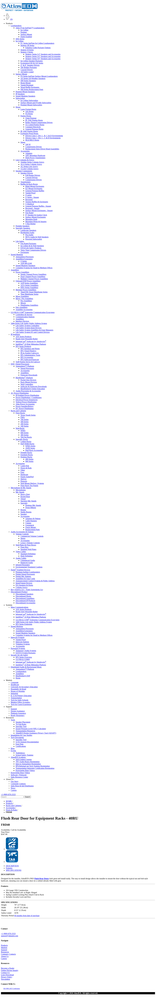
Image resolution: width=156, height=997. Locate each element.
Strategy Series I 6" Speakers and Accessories (42, 56)
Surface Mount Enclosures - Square (39, 210)
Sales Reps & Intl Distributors (22, 786)
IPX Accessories (26, 357)
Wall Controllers (26, 384)
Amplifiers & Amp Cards (25, 579)
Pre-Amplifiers (26, 301)
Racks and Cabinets (18, 411)
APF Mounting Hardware (35, 155)
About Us (5, 956)
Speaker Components (24, 171)
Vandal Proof (30, 193)
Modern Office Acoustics (20, 702)
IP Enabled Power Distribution (27, 395)
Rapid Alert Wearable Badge (27, 339)
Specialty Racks (22, 439)
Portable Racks (26, 452)
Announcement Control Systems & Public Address (35, 581)
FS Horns (29, 114)
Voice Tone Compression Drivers (33, 250)
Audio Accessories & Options (22, 532)
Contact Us (5, 973)
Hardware (24, 474)
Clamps (28, 523)
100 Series (24, 426)
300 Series (24, 435)
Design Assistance (18, 711)
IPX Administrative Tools (30, 355)
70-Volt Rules (21, 724)
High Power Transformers (35, 158)
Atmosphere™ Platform (25, 366)
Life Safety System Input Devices (28, 328)
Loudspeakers (16, 26)
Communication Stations (25, 317)
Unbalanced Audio (27, 560)
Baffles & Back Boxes (29, 184)
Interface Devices (22, 321)
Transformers (25, 182)
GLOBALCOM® (23, 659)
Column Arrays (21, 587)
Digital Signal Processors (25, 574)
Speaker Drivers (26, 173)
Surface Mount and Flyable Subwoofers (35, 103)
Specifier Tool (21, 726)
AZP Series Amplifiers (29, 283)
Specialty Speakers (23, 228)
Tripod (23, 499)
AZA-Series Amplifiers (29, 285)
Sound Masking (17, 254)
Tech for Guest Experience (21, 704)
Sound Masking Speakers (25, 96)
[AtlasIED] (19, 10)
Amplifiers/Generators (24, 259)
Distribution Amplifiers (29, 305)
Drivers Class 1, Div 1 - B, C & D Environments (44, 136)
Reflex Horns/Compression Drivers (39, 122)
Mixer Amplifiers (22, 296)
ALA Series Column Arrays (31, 164)
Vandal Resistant (26, 85)
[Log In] (7, 16)
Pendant (23, 32)
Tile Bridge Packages (28, 67)
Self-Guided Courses (24, 759)
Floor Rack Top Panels (29, 485)
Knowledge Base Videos (25, 770)
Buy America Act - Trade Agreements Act (27, 590)
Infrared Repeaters (23, 565)
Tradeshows (20, 753)
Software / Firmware (19, 775)
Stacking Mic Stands (28, 501)
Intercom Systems (17, 637)
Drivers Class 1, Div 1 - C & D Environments (43, 138)
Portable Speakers (22, 226)
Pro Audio (29, 235)
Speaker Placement (23, 722)
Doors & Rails (26, 468)
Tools (13, 720)
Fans (22, 472)
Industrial (14, 693)
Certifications (21, 746)
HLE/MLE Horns (32, 140)
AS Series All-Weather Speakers (32, 78)
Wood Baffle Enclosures (29, 87)
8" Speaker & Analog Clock (36, 215)
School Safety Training (24, 755)
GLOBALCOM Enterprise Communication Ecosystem (32, 312)
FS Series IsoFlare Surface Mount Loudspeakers (39, 76)
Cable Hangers (31, 521)
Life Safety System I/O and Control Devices (33, 332)
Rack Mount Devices (28, 382)
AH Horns (29, 111)
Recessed (29, 199)
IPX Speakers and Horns (30, 349)
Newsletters (5, 979)
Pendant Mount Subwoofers (31, 105)
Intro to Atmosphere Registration (28, 764)
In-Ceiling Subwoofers (29, 100)
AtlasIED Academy (18, 757)
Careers (14, 790)
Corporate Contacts (18, 784)
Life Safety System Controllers (27, 325)
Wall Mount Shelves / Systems (32, 483)
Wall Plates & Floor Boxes (26, 545)
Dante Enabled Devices (20, 570)
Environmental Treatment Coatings (29, 567)
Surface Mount (26, 34)
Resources (5, 952)
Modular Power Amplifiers (26, 290)
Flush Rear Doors (41, 879)
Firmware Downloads (28, 375)
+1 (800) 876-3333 (8, 794)
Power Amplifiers (22, 272)
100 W (28, 144)
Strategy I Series (26, 52)
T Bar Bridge (30, 224)
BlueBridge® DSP (23, 676)
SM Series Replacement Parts (31, 89)
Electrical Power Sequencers (27, 400)
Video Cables (21, 552)
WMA (22, 430)
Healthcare (15, 685)
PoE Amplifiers (21, 307)
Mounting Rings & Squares (35, 221)
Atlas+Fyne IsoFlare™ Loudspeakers (30, 28)
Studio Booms (25, 512)
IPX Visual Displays (28, 351)
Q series (28, 195)
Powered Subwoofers (33, 239)
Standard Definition (28, 554)
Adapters (28, 153)
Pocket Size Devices (28, 380)
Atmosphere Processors (25, 257)
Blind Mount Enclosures (34, 186)
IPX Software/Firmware (29, 360)
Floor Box (24, 547)
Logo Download (7, 975)
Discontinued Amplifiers (25, 598)
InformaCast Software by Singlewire (31, 341)
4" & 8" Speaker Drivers (29, 65)
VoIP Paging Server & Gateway (28, 362)
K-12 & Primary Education (21, 696)
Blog (13, 748)
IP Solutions (15, 334)
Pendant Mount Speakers (25, 92)
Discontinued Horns (23, 596)
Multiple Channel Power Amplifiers (34, 279)
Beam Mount (25, 83)
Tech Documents (17, 737)
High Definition (26, 556)
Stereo (22, 538)
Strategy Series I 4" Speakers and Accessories (42, 54)
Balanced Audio (26, 563)
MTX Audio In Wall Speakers (37, 237)
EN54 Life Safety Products (30, 248)
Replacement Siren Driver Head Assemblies (42, 149)
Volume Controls (22, 534)
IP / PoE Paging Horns (34, 120)
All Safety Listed (27, 72)
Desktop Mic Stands (33, 505)
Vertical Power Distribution (26, 402)
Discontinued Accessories (25, 603)
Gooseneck (29, 525)
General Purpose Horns (34, 129)
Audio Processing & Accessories (28, 391)
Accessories (25, 151)
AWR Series (30, 448)
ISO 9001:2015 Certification (11, 988)
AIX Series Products (23, 336)
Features (9, 868)
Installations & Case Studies (21, 735)
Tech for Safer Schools (19, 700)
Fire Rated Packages (28, 243)
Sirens (22, 142)
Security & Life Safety (19, 655)
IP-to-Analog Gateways (29, 353)
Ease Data (19, 744)
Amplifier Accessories (24, 310)
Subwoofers (20, 98)
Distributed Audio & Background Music (26, 667)
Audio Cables (21, 558)
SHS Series (20, 39)
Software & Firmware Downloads (33, 386)
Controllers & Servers (24, 314)
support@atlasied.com (9, 936)
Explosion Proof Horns (29, 133)
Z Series (23, 261)
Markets (4, 947)
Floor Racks (20, 413)
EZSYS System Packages (25, 653)
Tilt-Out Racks (26, 437)
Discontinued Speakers (24, 594)
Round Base (25, 497)
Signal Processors (27, 368)
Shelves (23, 479)
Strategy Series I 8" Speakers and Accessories (42, 59)
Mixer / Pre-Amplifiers (24, 299)
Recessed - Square (32, 208)
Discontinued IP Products (25, 601)
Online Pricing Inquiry (9, 970)
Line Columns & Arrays (25, 160)
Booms (23, 510)
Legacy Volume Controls (30, 543)
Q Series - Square (32, 197)
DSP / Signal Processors (20, 364)
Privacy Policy (6, 977)
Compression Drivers (33, 147)
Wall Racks (20, 428)
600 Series (24, 433)
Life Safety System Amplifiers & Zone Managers (34, 330)
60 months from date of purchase (26, 916)
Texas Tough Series (28, 415)
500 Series (24, 422)
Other (22, 470)
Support (14, 709)
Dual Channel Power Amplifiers (32, 277)
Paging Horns (25, 116)
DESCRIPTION (12, 866)
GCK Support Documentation (27, 742)
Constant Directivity (33, 127)
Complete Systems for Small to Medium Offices (34, 268)
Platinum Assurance (18, 713)
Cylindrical (29, 204)
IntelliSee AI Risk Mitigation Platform (31, 344)
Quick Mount (30, 527)
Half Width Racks (27, 444)
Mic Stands (20, 492)
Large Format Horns (28, 109)
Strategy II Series (27, 50)
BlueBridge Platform (24, 378)
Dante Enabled (26, 37)
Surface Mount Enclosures (35, 217)
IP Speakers (20, 94)
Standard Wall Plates (28, 549)
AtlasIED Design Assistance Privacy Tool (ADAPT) (36, 733)
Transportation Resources (25, 731)
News (13, 788)
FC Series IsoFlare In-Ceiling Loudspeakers (37, 43)
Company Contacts (8, 954)
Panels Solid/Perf (27, 477)
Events (13, 751)
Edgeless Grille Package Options (38, 48)
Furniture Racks (26, 455)
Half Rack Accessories (34, 450)
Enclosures (24, 252)
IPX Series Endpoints (24, 624)
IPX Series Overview (24, 657)
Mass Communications (19, 607)
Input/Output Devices (24, 583)
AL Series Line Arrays (29, 166)
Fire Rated (29, 213)
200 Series (24, 424)
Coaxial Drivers (26, 70)
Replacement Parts (32, 530)
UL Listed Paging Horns (34, 125)
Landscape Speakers (28, 230)
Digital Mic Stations (23, 576)
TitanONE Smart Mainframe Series (34, 292)
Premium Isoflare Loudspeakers (28, 572)
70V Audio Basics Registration (27, 762)
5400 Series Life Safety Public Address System (29, 323)
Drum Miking (30, 508)
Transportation (16, 698)
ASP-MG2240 (26, 263)
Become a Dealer (7, 968)
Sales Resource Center (19, 777)
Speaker (23, 514)
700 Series (24, 419)
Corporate (14, 682)
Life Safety (20, 241)
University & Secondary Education (24, 687)
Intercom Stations (22, 642)
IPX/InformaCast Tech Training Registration (33, 766)
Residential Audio (27, 232)
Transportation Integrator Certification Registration (35, 768)
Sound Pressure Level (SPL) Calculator (31, 729)
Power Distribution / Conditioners (29, 397)
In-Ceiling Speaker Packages (31, 61)
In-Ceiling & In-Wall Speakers (32, 246)
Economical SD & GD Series (31, 63)
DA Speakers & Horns (24, 585)
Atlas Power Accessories (25, 404)
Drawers (23, 481)
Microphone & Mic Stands (21, 488)
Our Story (14, 781)
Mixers (23, 303)
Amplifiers (15, 270)
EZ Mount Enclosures (33, 188)
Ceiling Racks (25, 441)
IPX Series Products (23, 346)
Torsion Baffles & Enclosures (36, 202)
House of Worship (18, 691)
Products (4, 945)
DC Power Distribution (25, 408)
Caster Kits (24, 466)
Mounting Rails (31, 219)
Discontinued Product (19, 592)
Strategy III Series (27, 45)
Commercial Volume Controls (31, 536)
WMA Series (30, 446)
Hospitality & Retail (18, 689)
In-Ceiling (24, 30)
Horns (18, 107)
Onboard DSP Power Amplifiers (28, 281)
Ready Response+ (18, 715)
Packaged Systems (18, 648)
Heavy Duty (25, 494)
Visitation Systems (23, 644)
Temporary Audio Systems (26, 651)
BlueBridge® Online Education (32, 389)
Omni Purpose (30, 118)
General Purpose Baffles (34, 191)
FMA (22, 417)
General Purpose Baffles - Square (38, 206)
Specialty (24, 503)
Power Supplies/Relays (24, 406)
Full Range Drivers (32, 175)
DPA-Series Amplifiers (29, 288)
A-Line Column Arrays (29, 169)
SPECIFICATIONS (13, 870)
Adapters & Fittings (32, 519)
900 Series (29, 461)
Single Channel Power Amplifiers (33, 274)
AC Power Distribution (20, 393)
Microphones (21, 490)
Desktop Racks (26, 457)
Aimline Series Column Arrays (32, 162)
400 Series (29, 459)
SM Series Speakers (28, 81)
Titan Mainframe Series (29, 294)
